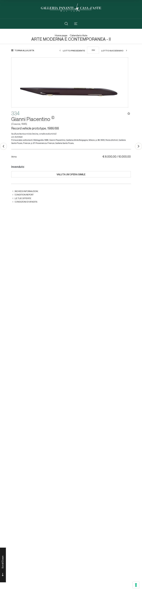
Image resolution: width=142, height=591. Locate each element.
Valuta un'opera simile (71, 174)
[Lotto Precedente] (3, 146)
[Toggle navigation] (76, 24)
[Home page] (71, 7)
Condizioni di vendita (26, 201)
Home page (61, 35)
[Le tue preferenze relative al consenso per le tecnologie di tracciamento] (136, 585)
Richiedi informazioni (26, 191)
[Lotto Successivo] (138, 146)
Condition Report (24, 194)
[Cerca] (66, 24)
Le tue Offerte (23, 198)
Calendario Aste (78, 35)
